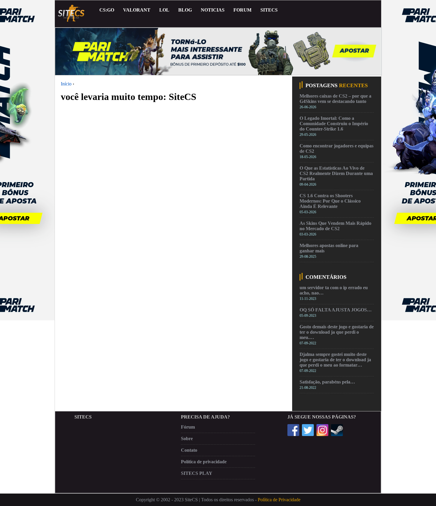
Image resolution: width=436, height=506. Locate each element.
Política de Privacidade (279, 499)
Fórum (188, 426)
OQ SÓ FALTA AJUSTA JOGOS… (336, 309)
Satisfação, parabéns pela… (327, 381)
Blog (185, 9)
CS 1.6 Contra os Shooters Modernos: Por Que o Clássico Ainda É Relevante (330, 201)
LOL (164, 9)
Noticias (213, 9)
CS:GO (106, 9)
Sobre (187, 438)
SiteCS (269, 9)
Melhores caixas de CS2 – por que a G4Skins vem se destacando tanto (335, 98)
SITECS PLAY (196, 473)
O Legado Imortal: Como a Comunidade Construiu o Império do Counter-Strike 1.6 (334, 123)
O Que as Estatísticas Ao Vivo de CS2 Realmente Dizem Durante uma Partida (336, 173)
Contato (189, 450)
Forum (242, 9)
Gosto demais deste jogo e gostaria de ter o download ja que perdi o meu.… (337, 332)
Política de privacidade (204, 461)
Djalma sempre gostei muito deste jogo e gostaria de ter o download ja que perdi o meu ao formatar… (335, 359)
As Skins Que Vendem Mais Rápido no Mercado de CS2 (335, 226)
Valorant (136, 9)
